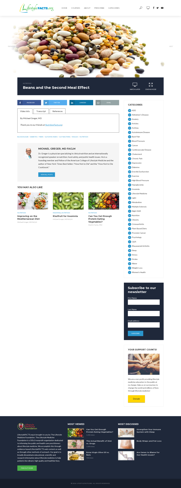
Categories (114, 8)
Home (64, 8)
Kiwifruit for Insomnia (65, 216)
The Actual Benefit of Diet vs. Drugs (99, 442)
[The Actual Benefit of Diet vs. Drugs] (76, 444)
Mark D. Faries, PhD (95, 225)
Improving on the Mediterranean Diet (28, 217)
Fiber (41, 137)
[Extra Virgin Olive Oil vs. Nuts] (76, 455)
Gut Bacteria (64, 137)
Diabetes (33, 137)
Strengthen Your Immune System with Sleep (149, 430)
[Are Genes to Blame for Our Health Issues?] (126, 455)
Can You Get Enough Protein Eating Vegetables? (100, 219)
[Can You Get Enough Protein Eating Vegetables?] (76, 432)
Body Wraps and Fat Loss (149, 441)
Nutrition (27, 83)
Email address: (134, 321)
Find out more (27, 468)
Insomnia (57, 213)
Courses (75, 8)
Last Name (132, 309)
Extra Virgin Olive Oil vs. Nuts (97, 453)
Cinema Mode (150, 89)
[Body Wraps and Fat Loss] (126, 444)
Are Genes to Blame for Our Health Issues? (148, 453)
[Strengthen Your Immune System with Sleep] (126, 432)
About (87, 8)
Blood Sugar (22, 137)
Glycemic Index (51, 137)
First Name (132, 298)
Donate (136, 399)
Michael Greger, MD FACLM (27, 222)
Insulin (75, 137)
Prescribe (99, 8)
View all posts (47, 175)
